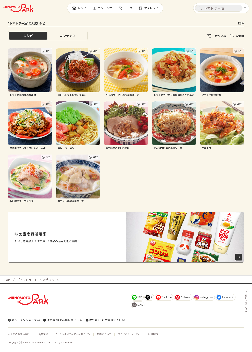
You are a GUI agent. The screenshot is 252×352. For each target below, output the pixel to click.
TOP (7, 280)
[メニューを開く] (244, 8)
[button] (218, 8)
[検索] (200, 8)
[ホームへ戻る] (18, 8)
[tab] (67, 36)
